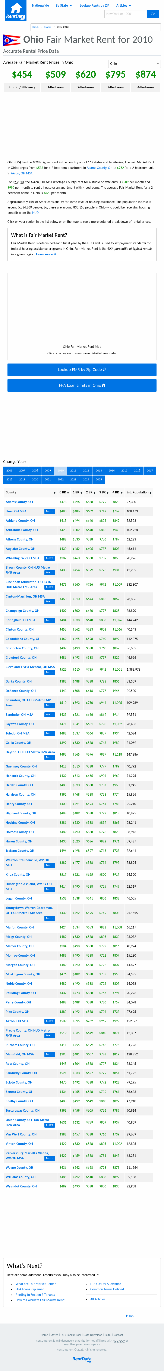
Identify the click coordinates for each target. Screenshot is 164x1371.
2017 (150, 470)
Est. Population (138, 492)
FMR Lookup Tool (71, 1335)
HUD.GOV (119, 1340)
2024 (86, 479)
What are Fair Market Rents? (36, 1284)
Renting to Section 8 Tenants (35, 1295)
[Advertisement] (82, 126)
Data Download (92, 1335)
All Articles (97, 1299)
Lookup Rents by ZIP (95, 5)
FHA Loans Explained (30, 1289)
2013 (99, 470)
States (47, 27)
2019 (22, 479)
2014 (112, 470)
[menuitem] (40, 6)
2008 (35, 470)
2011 (73, 470)
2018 (9, 479)
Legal (108, 1335)
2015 (124, 470)
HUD (35, 213)
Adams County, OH (100, 168)
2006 (9, 470)
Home (35, 27)
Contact (118, 1335)
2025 (99, 479)
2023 (73, 479)
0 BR (63, 492)
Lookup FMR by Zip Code (80, 370)
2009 (48, 470)
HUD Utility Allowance (105, 1284)
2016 (137, 470)
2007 (22, 470)
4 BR (116, 492)
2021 (48, 479)
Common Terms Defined (107, 1289)
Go (153, 14)
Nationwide (40, 5)
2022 (61, 479)
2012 (86, 470)
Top (130, 1316)
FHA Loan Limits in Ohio (80, 386)
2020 (35, 479)
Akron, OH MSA (21, 173)
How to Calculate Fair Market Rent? (40, 1300)
